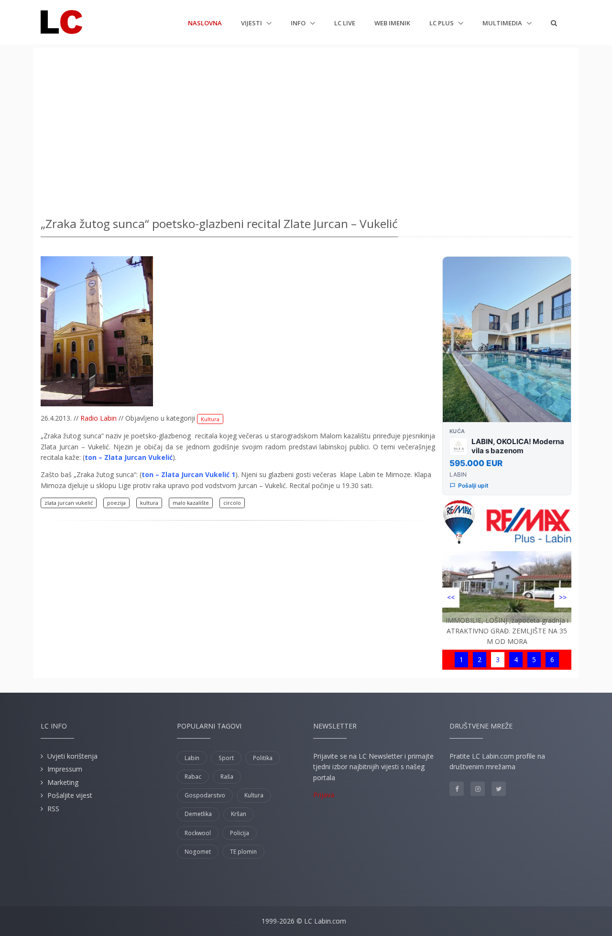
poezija (116, 502)
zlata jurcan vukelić (68, 502)
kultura (149, 502)
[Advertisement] (306, 129)
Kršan (238, 814)
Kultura (210, 419)
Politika (263, 758)
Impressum (64, 768)
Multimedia (503, 23)
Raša (226, 777)
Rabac (193, 777)
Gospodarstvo (205, 795)
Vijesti (252, 23)
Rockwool (198, 833)
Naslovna (205, 22)
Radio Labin (98, 418)
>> (563, 597)
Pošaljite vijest (69, 795)
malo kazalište (191, 502)
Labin (192, 758)
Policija (239, 833)
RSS (53, 808)
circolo (232, 502)
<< (451, 597)
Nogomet (198, 852)
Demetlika (198, 814)
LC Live (344, 23)
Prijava (323, 794)
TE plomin (243, 852)
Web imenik (392, 23)
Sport (226, 758)
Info (299, 23)
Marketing (62, 782)
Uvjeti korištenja (72, 756)
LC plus (442, 23)
